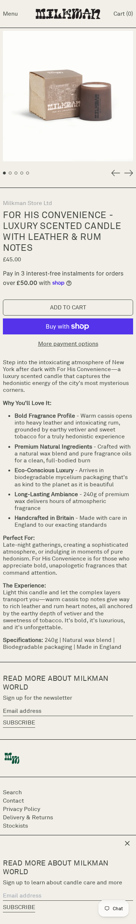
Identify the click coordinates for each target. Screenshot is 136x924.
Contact (13, 800)
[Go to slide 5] (27, 173)
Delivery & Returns (28, 817)
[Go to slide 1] (4, 173)
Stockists (15, 825)
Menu (10, 13)
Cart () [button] (123, 13)
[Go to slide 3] (16, 173)
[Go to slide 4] (21, 173)
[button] (68, 96)
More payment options (68, 343)
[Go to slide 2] (10, 173)
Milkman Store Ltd (27, 202)
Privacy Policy (21, 808)
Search (12, 792)
